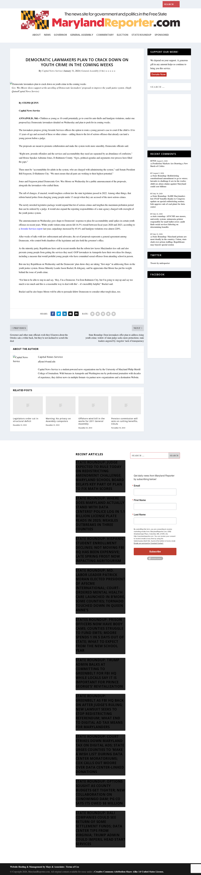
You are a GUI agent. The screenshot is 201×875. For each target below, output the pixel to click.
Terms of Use (72, 866)
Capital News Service (52, 70)
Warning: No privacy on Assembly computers (58, 420)
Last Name (140, 514)
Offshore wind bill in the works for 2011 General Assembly (91, 421)
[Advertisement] (172, 115)
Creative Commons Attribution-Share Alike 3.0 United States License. (129, 871)
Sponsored (162, 34)
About (36, 34)
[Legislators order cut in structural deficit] (28, 405)
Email (137, 485)
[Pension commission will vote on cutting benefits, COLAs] (126, 405)
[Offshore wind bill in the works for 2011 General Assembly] (93, 405)
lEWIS (153, 160)
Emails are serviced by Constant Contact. (148, 543)
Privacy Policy (28, 491)
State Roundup (141, 34)
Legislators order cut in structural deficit (25, 420)
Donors (24, 477)
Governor (60, 34)
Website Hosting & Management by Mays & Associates (37, 866)
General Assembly (81, 34)
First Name (140, 500)
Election (122, 34)
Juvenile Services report (32, 228)
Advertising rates (29, 484)
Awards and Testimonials (32, 462)
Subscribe (155, 551)
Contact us (26, 498)
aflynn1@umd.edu (46, 361)
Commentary (105, 34)
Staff (23, 455)
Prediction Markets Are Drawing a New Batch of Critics (169, 165)
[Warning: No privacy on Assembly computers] (61, 405)
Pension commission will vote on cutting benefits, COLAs (124, 421)
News (47, 34)
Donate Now (158, 74)
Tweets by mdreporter (160, 263)
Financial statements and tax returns (37, 469)
